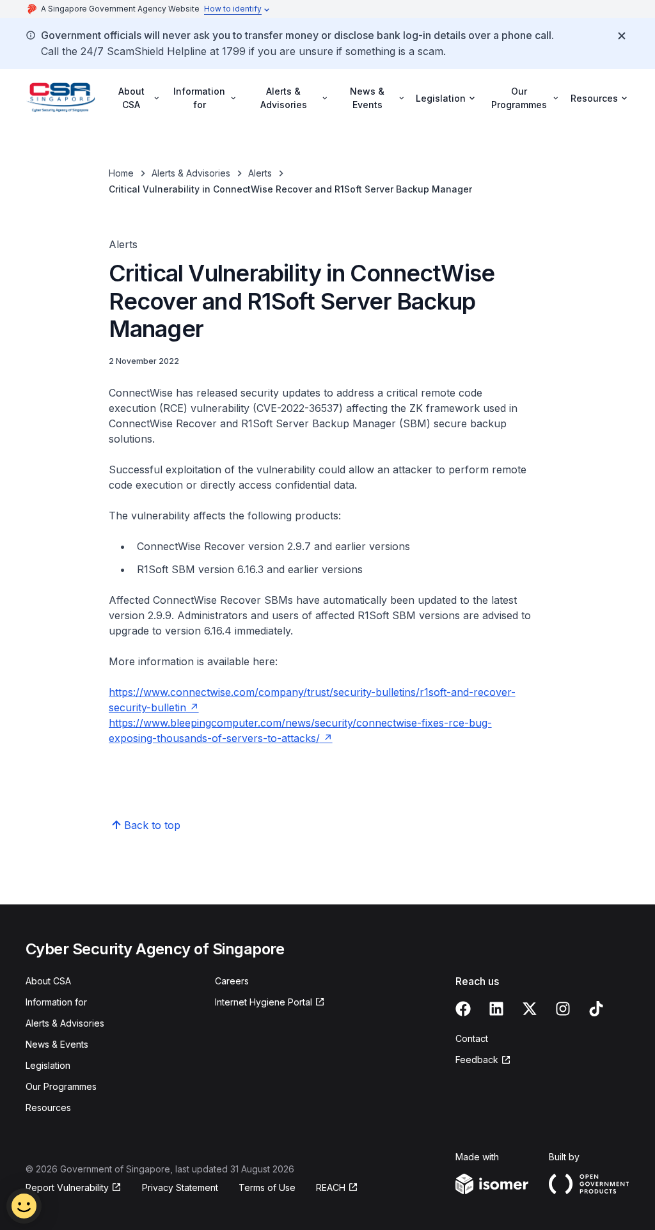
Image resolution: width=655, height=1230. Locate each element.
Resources (48, 1107)
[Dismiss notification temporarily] (621, 35)
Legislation (48, 1065)
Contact (471, 1038)
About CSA (48, 980)
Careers (232, 980)
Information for (56, 1002)
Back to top (152, 825)
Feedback (483, 1060)
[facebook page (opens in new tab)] (463, 1008)
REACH (337, 1188)
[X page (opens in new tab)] (529, 1008)
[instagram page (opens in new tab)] (563, 1008)
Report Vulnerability (67, 1188)
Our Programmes (61, 1086)
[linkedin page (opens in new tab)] (496, 1008)
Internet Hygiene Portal (263, 1003)
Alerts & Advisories (191, 173)
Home (121, 173)
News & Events (57, 1044)
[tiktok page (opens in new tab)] (596, 1008)
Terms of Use (267, 1187)
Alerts (260, 173)
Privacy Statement (180, 1187)
